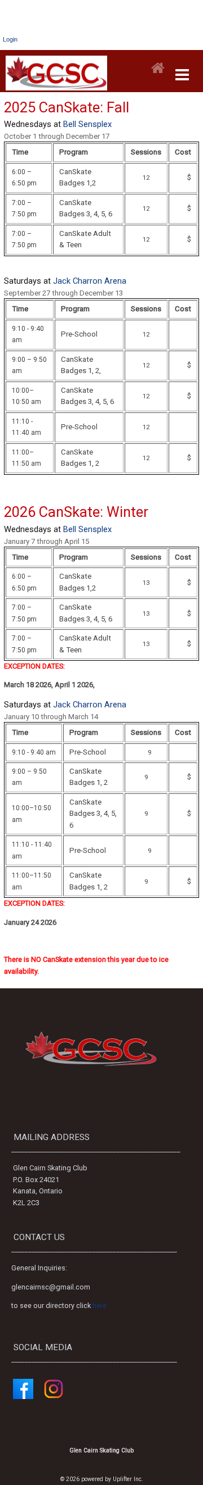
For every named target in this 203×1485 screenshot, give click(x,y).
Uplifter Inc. (128, 1479)
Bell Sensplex (87, 124)
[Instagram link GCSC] (53, 1396)
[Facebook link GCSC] (23, 1396)
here (99, 1305)
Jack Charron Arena (89, 281)
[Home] (158, 68)
